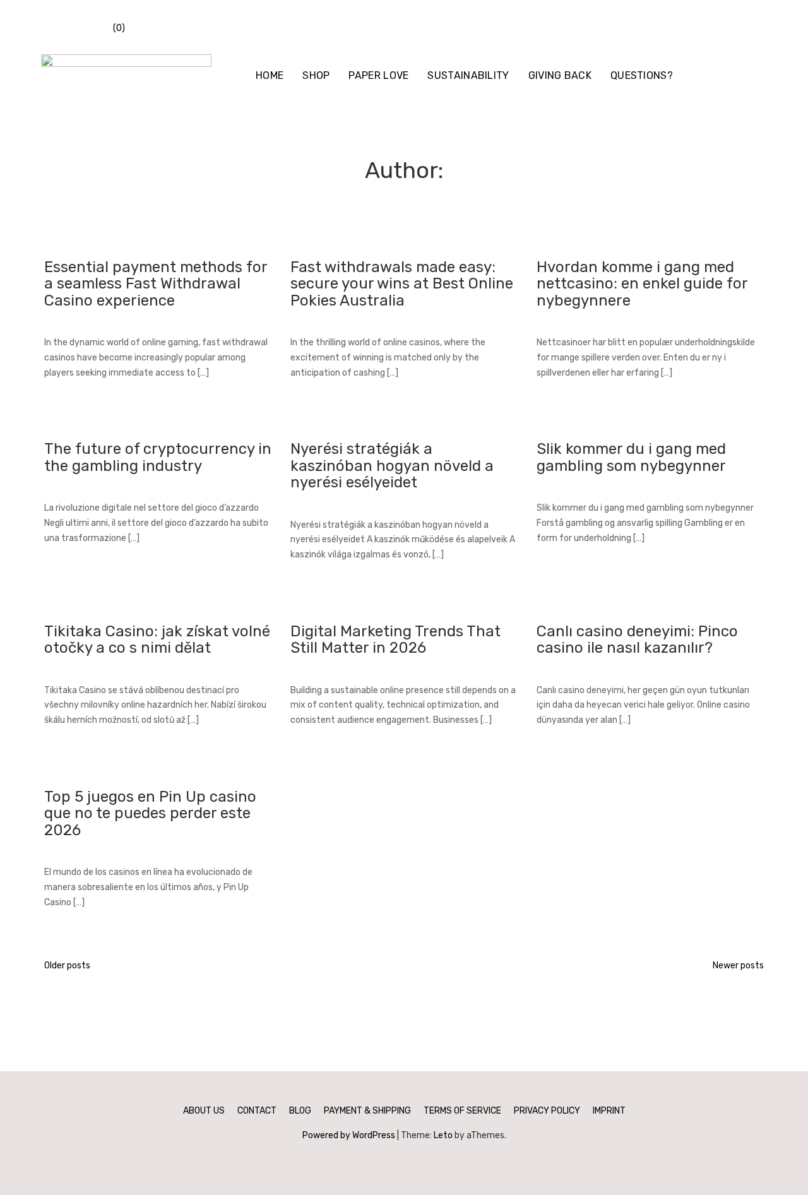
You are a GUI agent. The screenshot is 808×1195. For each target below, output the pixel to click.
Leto (443, 1135)
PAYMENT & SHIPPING (367, 1110)
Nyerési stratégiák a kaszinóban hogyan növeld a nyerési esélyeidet (392, 465)
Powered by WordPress (348, 1135)
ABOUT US (204, 1110)
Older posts (67, 965)
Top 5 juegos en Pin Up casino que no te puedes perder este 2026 (150, 813)
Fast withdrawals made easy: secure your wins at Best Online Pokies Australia (401, 283)
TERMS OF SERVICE (462, 1110)
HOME (269, 75)
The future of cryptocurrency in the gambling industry (157, 457)
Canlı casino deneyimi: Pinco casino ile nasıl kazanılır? (637, 639)
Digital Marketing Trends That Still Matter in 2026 (395, 639)
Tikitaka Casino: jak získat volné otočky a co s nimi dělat (157, 639)
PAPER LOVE (378, 75)
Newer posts (738, 965)
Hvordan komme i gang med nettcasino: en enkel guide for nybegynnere (642, 283)
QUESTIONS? (641, 75)
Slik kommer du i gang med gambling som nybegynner (631, 457)
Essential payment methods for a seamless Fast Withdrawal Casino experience (155, 283)
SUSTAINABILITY (468, 75)
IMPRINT (609, 1110)
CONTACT (256, 1110)
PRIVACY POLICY (547, 1110)
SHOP (316, 75)
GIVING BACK (559, 75)
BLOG (300, 1110)
